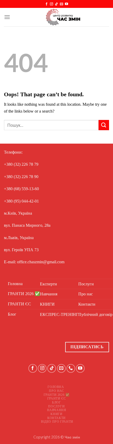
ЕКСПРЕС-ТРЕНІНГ (59, 314)
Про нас (85, 294)
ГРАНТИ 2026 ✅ (24, 293)
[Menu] (7, 17)
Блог (12, 314)
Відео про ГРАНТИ (57, 421)
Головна (15, 283)
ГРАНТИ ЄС (19, 304)
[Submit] (104, 125)
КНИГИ (47, 304)
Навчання (48, 294)
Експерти (48, 284)
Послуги (86, 284)
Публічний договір (95, 314)
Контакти (86, 304)
